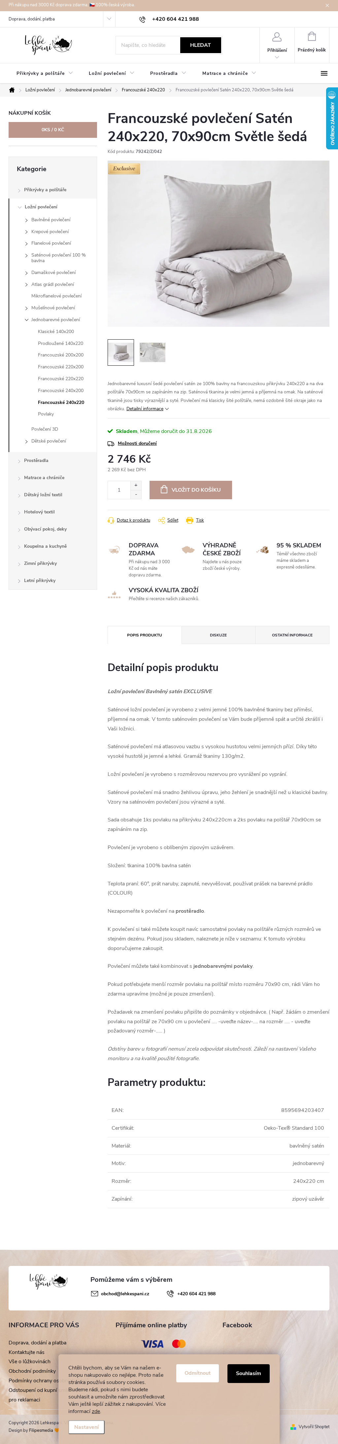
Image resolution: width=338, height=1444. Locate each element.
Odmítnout (198, 1373)
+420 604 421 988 (196, 1294)
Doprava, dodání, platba (32, 19)
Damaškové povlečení (53, 272)
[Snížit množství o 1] (135, 494)
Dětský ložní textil (43, 495)
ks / (53, 130)
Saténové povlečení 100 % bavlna (58, 258)
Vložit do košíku (196, 490)
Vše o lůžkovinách (30, 1361)
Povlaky (46, 414)
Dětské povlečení (48, 441)
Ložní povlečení (41, 207)
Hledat (200, 45)
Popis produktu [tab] (144, 635)
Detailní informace (144, 409)
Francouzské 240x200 (61, 390)
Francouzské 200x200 (61, 355)
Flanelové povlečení (51, 243)
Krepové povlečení (50, 232)
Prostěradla (36, 460)
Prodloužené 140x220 (60, 343)
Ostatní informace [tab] (292, 635)
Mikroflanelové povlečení (56, 296)
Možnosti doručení (137, 443)
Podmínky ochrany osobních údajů (49, 1380)
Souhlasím (248, 1373)
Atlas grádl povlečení (52, 284)
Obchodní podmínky (32, 1371)
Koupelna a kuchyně (45, 546)
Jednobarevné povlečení (55, 320)
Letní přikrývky (39, 580)
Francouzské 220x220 (61, 379)
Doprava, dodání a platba (37, 1342)
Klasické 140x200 (56, 331)
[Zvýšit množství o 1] (135, 485)
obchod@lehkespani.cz (125, 1294)
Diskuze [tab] (218, 635)
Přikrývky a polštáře (45, 190)
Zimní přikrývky (40, 563)
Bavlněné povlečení (50, 220)
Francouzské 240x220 (61, 402)
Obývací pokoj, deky (45, 529)
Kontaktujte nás (27, 1352)
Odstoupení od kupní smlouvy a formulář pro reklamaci (56, 1395)
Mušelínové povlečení (53, 308)
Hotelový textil (39, 512)
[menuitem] (45, 73)
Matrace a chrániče (44, 478)
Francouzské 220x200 (61, 367)
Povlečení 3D (44, 429)
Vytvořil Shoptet (314, 1427)
